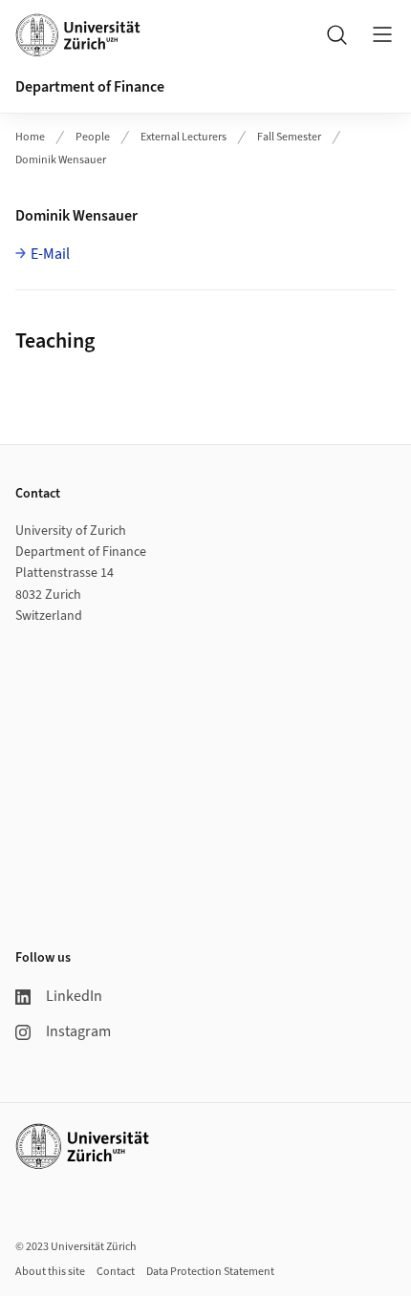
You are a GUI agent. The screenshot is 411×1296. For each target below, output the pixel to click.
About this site (50, 1272)
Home (30, 137)
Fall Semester (289, 137)
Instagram (78, 1031)
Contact (116, 1272)
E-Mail (50, 254)
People (93, 137)
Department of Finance (89, 86)
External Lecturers (184, 137)
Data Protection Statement (210, 1272)
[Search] (336, 34)
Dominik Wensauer (60, 160)
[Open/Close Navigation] (382, 34)
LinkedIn (74, 996)
